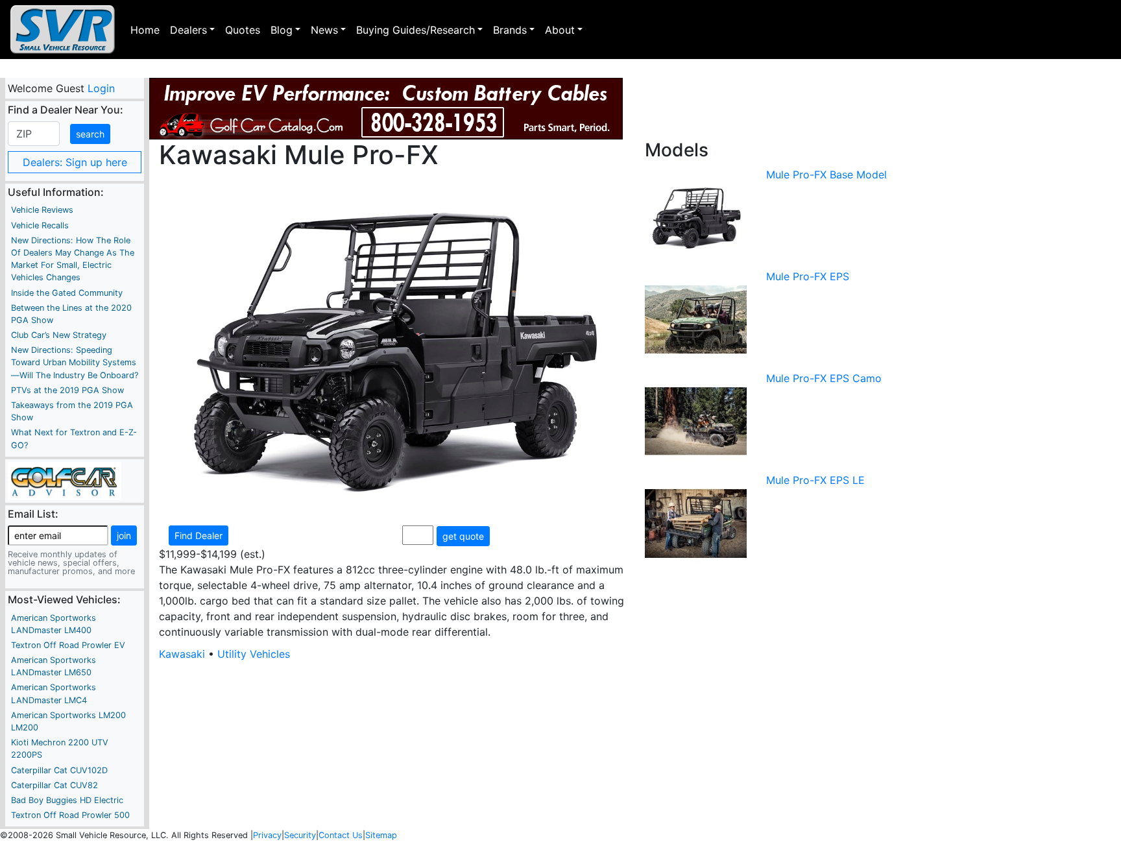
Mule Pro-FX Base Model (826, 174)
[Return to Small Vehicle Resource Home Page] (62, 29)
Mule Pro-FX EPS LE (815, 480)
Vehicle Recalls (40, 225)
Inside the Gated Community (67, 293)
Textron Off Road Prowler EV (68, 645)
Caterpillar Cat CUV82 (54, 785)
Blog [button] (282, 29)
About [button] (560, 29)
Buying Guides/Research (415, 29)
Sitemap (381, 835)
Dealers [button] (188, 29)
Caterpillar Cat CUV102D (59, 770)
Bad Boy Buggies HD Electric (67, 800)
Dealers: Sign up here (75, 162)
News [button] (324, 29)
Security (300, 835)
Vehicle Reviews (42, 210)
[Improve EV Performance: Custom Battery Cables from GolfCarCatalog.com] (386, 108)
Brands (510, 29)
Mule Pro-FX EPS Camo (824, 378)
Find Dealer (199, 535)
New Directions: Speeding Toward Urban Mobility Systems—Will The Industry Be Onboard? (74, 362)
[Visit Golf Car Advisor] (64, 480)
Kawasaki (182, 653)
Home (145, 29)
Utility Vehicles (253, 653)
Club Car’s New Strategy (58, 335)
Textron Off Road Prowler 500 (70, 815)
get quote (463, 536)
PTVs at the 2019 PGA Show (67, 390)
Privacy (267, 835)
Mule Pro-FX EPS (807, 276)
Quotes (242, 29)
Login (101, 88)
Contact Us (341, 835)
